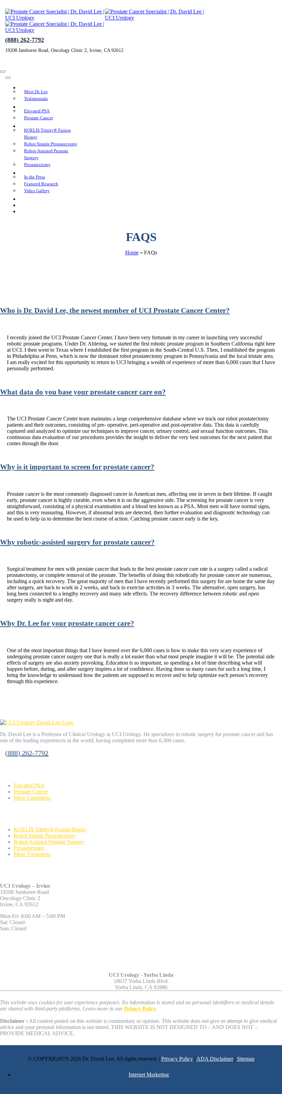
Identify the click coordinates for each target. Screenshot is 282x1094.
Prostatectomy (29, 848)
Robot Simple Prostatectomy (45, 836)
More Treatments (32, 854)
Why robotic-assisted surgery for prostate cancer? (77, 542)
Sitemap (245, 1059)
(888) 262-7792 (24, 39)
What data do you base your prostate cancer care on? (83, 392)
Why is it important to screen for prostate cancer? (77, 467)
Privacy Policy (177, 1059)
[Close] (3, 71)
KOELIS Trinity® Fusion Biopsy (50, 829)
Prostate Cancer (31, 792)
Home (132, 252)
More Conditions (32, 798)
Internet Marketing (149, 1074)
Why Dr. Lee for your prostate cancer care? (67, 623)
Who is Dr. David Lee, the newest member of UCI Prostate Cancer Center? (115, 310)
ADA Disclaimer (214, 1059)
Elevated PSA (29, 785)
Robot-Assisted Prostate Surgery (49, 842)
